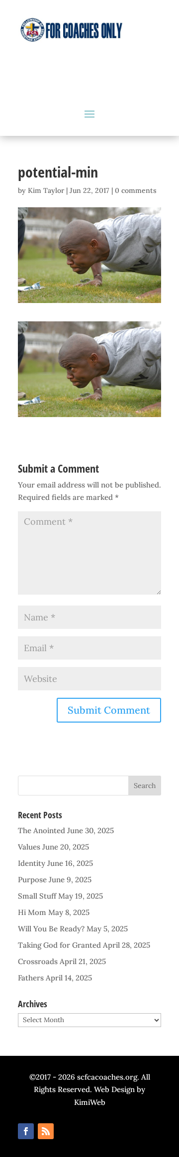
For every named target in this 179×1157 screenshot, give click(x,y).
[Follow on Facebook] (26, 1131)
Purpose (32, 879)
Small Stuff (37, 896)
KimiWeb (89, 1102)
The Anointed (41, 830)
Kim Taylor (46, 190)
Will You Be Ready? (51, 928)
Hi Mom (32, 912)
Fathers (31, 977)
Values (29, 847)
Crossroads (38, 961)
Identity (31, 863)
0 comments (136, 190)
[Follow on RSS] (46, 1131)
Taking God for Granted (59, 945)
